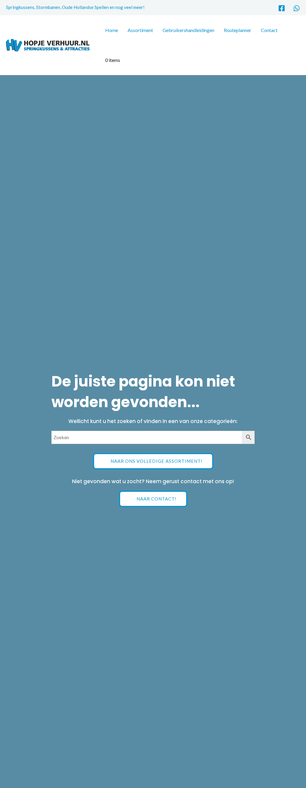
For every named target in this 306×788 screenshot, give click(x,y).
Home (111, 30)
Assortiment (140, 30)
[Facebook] (281, 8)
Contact (269, 30)
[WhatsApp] (296, 8)
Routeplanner (237, 30)
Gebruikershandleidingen (188, 30)
